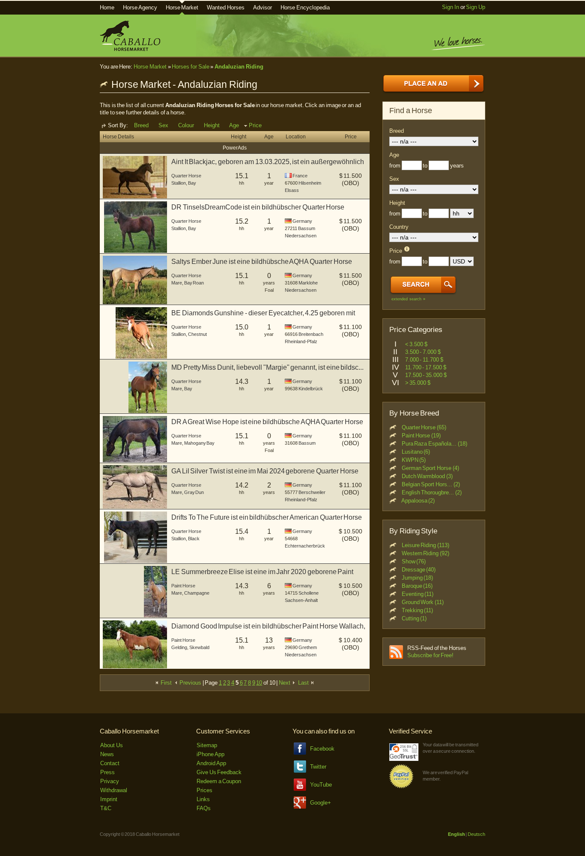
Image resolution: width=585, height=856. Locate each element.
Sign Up (475, 7)
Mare (176, 282)
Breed (141, 125)
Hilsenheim (309, 183)
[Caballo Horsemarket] (130, 49)
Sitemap (207, 745)
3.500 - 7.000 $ (423, 352)
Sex (163, 125)
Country (399, 227)
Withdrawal (113, 790)
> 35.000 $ (417, 383)
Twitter (318, 766)
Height (212, 125)
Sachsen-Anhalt (301, 600)
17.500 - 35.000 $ (426, 375)
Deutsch (476, 834)
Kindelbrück (310, 388)
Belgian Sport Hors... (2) (431, 484)
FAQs (204, 808)
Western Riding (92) (425, 553)
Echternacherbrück (305, 545)
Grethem (307, 647)
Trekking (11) (417, 610)
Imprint (108, 799)
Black (194, 538)
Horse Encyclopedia (305, 7)
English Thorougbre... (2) (432, 492)
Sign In (450, 7)
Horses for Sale (190, 66)
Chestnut (197, 334)
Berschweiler (311, 492)
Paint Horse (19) (421, 435)
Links (203, 799)
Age (234, 125)
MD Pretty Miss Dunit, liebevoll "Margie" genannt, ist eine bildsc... (267, 367)
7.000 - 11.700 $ (424, 359)
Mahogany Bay (199, 443)
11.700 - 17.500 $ (425, 367)
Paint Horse (183, 585)
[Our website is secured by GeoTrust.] (403, 759)
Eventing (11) (418, 594)
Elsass (292, 190)
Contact (109, 763)
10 (259, 682)
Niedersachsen (300, 235)
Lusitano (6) (416, 452)
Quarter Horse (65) (424, 427)
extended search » (408, 299)
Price (255, 125)
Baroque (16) (417, 586)
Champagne (196, 593)
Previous (189, 682)
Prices (204, 790)
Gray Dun (194, 492)
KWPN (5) (414, 460)
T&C (105, 808)
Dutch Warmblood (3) (427, 476)
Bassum (306, 228)
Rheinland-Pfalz (301, 341)
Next (285, 682)
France (299, 175)
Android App (211, 763)
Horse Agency (140, 7)
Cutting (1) (414, 618)
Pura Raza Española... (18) (434, 443)
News (107, 754)
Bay (192, 183)
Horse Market (182, 7)
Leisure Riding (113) (425, 545)
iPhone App (210, 754)
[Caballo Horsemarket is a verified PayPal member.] (401, 787)
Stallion (178, 183)
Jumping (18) (417, 578)
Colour (186, 125)
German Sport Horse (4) (430, 468)
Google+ (320, 802)
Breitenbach (310, 334)
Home (107, 7)
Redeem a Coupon (219, 781)
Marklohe (308, 282)
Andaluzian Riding (239, 66)
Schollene (308, 593)
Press (107, 772)
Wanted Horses (226, 7)
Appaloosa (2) (418, 500)
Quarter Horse (186, 175)
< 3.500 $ (416, 344)
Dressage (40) (419, 569)
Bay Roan (194, 282)
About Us (111, 745)
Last (304, 682)
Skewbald (199, 647)
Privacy (109, 781)
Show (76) (414, 561)
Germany (302, 221)
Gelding (179, 647)
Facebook (322, 748)
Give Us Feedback (219, 772)
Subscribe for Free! (430, 655)
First (165, 682)
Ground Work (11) (423, 602)
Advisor (262, 7)
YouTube (321, 784)
